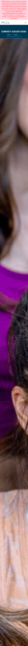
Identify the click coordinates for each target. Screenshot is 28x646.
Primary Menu (25, 23)
